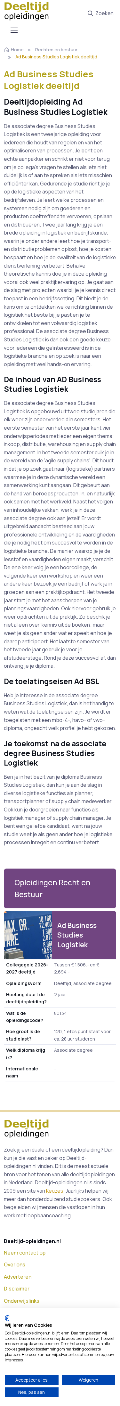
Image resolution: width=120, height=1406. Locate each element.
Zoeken (104, 13)
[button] (60, 888)
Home (17, 50)
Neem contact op (24, 1252)
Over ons (14, 1264)
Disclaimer (16, 1288)
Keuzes (54, 1190)
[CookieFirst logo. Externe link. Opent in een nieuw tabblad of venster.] (7, 1318)
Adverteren (17, 1276)
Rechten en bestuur (56, 50)
